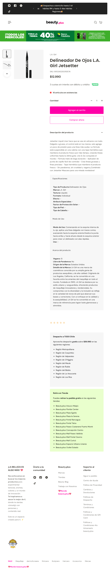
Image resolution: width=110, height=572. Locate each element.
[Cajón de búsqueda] (95, 22)
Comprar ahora (76, 120)
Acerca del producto (62, 250)
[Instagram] (9, 6)
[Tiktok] (9, 11)
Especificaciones (60, 178)
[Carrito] (100, 22)
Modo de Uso (58, 219)
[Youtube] (21, 6)
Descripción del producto (62, 132)
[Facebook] (15, 6)
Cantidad (54, 100)
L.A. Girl (53, 54)
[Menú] (9, 22)
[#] (55, 36)
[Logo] (55, 22)
